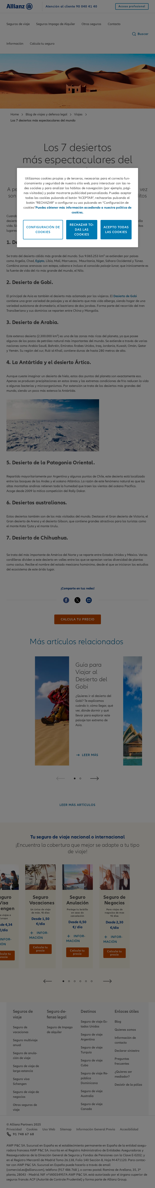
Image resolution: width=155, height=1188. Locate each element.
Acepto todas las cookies (116, 229)
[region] (77, 207)
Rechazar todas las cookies (82, 230)
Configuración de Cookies (43, 229)
